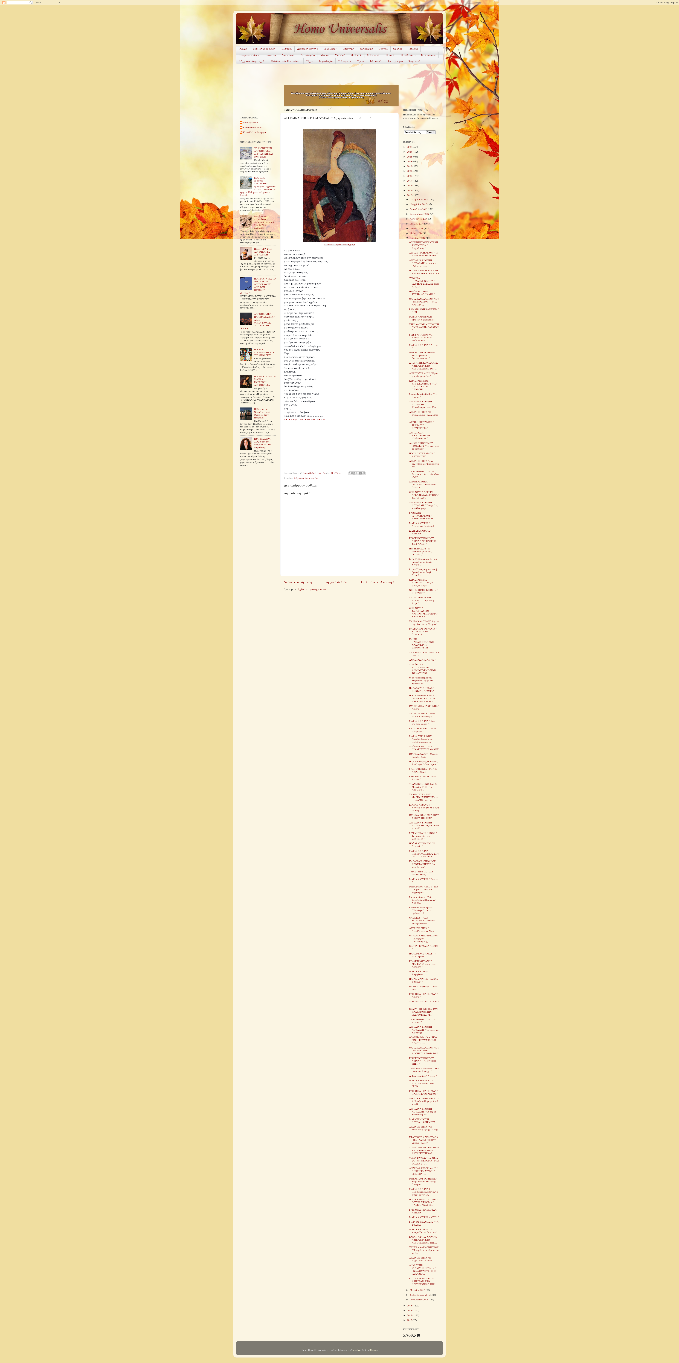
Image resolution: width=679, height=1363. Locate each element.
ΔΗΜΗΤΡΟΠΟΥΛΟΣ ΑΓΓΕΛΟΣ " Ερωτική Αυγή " (421, 600)
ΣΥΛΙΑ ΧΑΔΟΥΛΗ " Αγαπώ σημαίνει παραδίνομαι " (424, 623)
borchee (356, 1350)
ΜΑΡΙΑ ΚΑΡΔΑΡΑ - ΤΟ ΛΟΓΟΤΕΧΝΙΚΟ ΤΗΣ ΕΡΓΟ (422, 1083)
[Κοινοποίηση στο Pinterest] (363, 473)
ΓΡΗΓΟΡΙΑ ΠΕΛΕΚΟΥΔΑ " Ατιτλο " (423, 778)
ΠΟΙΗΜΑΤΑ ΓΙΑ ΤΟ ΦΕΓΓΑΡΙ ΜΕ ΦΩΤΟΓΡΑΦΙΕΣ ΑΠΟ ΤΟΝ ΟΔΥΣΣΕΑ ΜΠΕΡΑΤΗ (258, 286)
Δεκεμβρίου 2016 (419, 199)
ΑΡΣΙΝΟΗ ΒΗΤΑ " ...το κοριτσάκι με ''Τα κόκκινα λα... (424, 463)
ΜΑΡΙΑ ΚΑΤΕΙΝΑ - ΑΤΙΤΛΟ (424, 1217)
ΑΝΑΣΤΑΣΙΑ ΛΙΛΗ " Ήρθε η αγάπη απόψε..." (423, 375)
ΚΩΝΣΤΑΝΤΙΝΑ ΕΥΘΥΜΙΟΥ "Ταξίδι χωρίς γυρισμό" (421, 582)
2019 (410, 180)
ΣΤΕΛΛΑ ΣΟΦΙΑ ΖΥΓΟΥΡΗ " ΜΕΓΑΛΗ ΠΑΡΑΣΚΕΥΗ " (424, 327)
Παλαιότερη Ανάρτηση (378, 582)
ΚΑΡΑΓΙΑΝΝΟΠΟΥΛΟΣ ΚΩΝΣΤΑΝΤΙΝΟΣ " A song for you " (422, 864)
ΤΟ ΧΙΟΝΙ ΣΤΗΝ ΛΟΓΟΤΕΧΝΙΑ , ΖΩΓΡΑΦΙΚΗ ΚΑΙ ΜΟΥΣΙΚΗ (263, 152)
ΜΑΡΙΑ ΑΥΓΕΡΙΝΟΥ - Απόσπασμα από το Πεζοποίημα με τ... (421, 738)
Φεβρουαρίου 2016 (420, 1294)
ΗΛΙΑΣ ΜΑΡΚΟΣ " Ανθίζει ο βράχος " (423, 980)
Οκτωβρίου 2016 (419, 209)
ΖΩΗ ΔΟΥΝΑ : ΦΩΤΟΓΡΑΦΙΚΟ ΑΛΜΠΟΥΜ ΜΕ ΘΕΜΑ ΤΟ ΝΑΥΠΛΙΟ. (423, 669)
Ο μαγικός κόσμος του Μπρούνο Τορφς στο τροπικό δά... (421, 680)
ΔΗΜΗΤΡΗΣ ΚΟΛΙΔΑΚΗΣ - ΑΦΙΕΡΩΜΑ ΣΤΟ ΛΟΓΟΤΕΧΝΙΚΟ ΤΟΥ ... (424, 365)
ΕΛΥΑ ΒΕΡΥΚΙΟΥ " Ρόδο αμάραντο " (422, 730)
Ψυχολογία (414, 61)
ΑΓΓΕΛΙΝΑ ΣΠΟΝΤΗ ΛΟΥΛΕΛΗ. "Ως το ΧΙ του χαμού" (424, 825)
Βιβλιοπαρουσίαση (264, 48)
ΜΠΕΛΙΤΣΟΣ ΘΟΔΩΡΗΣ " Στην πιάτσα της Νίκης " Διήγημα (423, 1181)
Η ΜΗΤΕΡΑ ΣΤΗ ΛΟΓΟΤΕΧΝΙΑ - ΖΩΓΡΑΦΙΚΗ (263, 251)
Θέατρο (383, 48)
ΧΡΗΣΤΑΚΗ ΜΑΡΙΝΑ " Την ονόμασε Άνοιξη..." (424, 1070)
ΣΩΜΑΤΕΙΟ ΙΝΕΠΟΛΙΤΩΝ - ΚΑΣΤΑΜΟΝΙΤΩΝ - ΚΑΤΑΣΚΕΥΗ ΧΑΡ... (424, 1150)
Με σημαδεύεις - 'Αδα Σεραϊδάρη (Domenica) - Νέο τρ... (423, 899)
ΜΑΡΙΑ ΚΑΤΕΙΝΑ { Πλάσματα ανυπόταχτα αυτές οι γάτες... (423, 1191)
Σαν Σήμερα (428, 55)
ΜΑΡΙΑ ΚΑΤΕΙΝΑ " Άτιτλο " (423, 346)
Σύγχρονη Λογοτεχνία (252, 61)
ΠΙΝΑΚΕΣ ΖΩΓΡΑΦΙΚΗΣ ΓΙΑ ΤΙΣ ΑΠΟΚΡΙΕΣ (264, 352)
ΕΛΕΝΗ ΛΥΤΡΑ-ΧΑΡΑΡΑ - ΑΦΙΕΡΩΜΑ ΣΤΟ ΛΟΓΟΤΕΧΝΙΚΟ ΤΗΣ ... (423, 1239)
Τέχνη (309, 61)
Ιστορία (413, 48)
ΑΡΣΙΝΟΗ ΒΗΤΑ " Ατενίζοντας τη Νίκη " (422, 930)
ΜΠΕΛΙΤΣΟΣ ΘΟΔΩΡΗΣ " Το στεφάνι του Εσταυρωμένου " (423, 355)
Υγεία (360, 61)
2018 (410, 185)
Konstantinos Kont (252, 127)
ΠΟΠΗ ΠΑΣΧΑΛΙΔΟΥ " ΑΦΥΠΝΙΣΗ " (422, 455)
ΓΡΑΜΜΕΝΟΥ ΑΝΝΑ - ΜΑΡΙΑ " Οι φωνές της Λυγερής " (422, 963)
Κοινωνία (270, 55)
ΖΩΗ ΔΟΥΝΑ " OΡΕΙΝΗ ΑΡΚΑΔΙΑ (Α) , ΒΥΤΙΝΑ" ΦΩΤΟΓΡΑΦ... (424, 494)
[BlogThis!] (353, 473)
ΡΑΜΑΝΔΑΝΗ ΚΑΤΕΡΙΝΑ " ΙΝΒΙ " (424, 311)
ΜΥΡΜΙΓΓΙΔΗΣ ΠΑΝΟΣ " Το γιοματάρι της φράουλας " (423, 835)
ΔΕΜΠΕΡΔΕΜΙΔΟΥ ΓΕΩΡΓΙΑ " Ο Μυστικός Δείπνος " (423, 484)
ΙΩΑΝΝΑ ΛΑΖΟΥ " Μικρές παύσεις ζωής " (423, 755)
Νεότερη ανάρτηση (298, 582)
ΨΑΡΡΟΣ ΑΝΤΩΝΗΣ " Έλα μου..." (423, 988)
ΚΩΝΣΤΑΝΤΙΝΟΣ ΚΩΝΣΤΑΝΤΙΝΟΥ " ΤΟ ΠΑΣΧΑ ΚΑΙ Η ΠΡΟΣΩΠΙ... (423, 385)
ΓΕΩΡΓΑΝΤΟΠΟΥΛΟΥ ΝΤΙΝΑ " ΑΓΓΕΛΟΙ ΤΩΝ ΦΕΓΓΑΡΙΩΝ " (423, 541)
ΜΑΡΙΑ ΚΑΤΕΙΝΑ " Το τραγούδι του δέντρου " (423, 1231)
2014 (410, 1310)
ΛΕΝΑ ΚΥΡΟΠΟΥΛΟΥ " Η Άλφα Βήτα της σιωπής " (423, 254)
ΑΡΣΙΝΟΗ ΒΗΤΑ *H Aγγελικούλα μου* (420, 1259)
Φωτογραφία (395, 61)
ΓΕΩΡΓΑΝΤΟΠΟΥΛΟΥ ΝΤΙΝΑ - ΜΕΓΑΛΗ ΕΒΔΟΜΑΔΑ (421, 337)
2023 (410, 161)
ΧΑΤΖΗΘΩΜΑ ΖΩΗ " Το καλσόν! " (422, 1021)
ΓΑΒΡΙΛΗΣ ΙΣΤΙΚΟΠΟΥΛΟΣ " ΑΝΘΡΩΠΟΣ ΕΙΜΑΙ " (422, 515)
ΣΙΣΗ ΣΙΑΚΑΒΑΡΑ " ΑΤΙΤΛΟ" (420, 532)
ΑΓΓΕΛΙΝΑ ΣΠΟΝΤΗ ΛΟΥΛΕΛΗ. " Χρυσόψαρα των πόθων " (424, 404)
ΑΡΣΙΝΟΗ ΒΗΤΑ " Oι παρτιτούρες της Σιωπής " (423, 1129)
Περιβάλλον (408, 55)
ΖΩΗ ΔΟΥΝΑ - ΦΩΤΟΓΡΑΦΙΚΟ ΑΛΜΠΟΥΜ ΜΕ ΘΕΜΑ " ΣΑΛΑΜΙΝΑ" (423, 612)
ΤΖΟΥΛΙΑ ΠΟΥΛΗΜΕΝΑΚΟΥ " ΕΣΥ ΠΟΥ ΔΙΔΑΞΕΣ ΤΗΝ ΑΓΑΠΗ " (424, 282)
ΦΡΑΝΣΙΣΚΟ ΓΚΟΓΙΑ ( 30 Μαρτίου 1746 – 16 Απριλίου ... (423, 786)
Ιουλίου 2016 (417, 223)
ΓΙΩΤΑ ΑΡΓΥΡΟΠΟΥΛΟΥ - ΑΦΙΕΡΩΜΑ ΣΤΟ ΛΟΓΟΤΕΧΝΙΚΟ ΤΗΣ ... (424, 1281)
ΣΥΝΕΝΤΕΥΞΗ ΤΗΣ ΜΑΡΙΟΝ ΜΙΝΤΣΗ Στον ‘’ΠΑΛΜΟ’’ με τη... (423, 797)
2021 (410, 171)
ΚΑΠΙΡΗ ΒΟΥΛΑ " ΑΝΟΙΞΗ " (424, 947)
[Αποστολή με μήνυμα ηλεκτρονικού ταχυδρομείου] (350, 473)
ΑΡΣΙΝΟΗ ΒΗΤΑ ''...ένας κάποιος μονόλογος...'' (422, 715)
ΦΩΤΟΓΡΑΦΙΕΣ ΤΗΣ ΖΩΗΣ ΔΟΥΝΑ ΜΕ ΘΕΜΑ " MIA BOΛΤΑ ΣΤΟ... (424, 1160)
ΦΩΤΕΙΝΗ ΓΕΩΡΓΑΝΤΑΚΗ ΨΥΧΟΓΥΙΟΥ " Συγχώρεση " (423, 245)
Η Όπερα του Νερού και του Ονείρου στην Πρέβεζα (262, 413)
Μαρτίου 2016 (418, 1290)
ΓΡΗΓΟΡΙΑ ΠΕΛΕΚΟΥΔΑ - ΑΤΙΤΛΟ (423, 1211)
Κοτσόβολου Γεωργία (254, 132)
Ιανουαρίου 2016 (419, 1299)
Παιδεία (390, 55)
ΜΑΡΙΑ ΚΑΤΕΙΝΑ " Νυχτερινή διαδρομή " (422, 525)
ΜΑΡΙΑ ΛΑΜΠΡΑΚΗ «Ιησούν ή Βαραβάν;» (422, 318)
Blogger (373, 1350)
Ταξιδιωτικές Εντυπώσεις (286, 61)
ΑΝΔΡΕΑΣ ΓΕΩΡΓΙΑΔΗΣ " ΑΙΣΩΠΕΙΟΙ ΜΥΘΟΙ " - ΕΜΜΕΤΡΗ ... (423, 1171)
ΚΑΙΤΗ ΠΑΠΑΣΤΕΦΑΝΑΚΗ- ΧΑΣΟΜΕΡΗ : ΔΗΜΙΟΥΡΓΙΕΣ (422, 643)
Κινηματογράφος (249, 55)
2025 (410, 151)
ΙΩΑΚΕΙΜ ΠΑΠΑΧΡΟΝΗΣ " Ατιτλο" (424, 707)
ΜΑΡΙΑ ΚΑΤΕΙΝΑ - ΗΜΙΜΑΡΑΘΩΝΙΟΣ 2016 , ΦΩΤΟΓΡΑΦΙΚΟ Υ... (424, 853)
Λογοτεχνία (308, 55)
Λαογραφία (288, 55)
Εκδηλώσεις (330, 48)
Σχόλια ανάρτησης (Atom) (312, 589)
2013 (410, 1315)
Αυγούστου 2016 (419, 218)
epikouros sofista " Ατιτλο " (423, 1075)
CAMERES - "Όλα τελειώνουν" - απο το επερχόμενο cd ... (422, 920)
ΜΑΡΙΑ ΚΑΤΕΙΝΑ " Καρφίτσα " (419, 973)
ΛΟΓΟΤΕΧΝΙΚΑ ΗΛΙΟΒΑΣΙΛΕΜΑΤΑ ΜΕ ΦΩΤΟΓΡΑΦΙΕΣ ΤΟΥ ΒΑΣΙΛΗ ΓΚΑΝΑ (257, 321)
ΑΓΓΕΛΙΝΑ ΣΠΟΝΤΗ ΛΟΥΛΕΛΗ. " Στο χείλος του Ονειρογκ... (423, 505)
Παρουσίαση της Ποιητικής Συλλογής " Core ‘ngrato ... (424, 763)
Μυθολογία (373, 55)
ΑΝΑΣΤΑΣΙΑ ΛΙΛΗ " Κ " (422, 659)
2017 (410, 190)
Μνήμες (324, 55)
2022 (410, 166)
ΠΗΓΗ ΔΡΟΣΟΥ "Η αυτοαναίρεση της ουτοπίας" (420, 551)
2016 (410, 195)
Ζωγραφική (366, 48)
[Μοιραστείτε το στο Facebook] (360, 473)
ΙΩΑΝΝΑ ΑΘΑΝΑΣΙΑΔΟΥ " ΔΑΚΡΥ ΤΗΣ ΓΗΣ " (424, 816)
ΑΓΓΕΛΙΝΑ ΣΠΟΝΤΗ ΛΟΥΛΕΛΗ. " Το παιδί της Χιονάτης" (424, 1029)
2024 (410, 156)
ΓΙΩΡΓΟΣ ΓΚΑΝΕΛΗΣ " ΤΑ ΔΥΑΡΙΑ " (424, 1223)
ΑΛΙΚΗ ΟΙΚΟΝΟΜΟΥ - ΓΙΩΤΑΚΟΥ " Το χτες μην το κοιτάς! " (424, 445)
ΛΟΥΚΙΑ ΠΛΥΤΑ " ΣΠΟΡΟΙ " (424, 1003)
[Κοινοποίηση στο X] (357, 473)
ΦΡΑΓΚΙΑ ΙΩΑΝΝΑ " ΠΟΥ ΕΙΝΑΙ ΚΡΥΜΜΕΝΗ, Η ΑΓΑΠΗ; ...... (423, 1040)
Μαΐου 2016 (416, 233)
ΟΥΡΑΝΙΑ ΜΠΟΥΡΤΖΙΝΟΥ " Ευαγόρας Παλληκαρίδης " (424, 938)
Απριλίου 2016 (418, 238)
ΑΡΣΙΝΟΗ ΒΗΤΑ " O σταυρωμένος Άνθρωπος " (423, 414)
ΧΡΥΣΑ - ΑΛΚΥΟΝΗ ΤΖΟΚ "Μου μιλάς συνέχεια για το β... (424, 1250)
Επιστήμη (348, 48)
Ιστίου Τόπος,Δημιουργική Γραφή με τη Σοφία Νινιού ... (423, 561)
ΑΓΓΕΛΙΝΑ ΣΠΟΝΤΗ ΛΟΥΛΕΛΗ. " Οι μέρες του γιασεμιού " (422, 1111)
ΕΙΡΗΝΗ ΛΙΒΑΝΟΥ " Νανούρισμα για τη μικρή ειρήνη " (424, 807)
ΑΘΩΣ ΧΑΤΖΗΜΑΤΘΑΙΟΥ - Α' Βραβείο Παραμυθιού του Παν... (424, 1101)
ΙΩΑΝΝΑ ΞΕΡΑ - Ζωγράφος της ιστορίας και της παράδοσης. (263, 443)
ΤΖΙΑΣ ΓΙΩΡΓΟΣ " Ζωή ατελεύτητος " (421, 873)
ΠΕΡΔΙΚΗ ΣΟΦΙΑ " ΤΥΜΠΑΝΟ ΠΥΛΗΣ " (422, 293)
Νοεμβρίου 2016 (419, 204)
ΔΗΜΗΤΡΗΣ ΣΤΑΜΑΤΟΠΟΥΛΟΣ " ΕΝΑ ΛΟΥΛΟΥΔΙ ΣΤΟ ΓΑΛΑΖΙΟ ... (422, 1269)
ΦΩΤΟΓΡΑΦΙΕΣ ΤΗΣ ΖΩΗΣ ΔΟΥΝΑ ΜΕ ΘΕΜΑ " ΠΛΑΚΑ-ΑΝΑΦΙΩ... (423, 1202)
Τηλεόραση (345, 61)
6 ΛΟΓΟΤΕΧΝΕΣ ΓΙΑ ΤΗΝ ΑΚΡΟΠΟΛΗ (423, 770)
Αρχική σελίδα (336, 582)
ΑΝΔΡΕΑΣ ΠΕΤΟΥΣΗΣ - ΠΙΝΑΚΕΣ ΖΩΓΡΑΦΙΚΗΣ (424, 748)
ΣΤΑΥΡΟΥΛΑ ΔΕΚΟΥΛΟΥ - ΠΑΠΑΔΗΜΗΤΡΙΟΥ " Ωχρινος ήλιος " (423, 1139)
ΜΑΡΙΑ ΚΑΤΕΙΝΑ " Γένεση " (423, 881)
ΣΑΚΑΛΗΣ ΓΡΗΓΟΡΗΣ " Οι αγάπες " (424, 654)
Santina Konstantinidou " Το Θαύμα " (423, 395)
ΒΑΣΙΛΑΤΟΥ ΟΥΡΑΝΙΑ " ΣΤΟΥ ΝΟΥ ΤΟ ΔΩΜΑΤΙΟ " (423, 631)
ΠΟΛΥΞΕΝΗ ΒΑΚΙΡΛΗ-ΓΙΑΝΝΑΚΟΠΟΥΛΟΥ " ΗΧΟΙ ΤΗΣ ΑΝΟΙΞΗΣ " (423, 698)
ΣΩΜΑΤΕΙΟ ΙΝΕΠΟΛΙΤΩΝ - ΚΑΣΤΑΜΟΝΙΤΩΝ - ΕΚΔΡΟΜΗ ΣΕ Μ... (424, 1011)
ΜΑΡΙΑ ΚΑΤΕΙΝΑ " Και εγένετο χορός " (422, 722)
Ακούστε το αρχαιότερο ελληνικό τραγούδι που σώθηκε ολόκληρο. (264, 222)
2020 (410, 175)
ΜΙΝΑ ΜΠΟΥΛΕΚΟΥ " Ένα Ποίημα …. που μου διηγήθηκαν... (424, 889)
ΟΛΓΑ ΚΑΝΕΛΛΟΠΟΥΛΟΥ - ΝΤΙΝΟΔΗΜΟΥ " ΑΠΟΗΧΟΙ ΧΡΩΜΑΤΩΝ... (424, 1050)
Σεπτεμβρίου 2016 (420, 213)
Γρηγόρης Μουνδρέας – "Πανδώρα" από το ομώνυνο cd (421, 910)
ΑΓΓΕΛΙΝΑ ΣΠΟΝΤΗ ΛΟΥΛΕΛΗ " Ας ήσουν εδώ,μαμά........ (422, 263)
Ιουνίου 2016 (417, 228)
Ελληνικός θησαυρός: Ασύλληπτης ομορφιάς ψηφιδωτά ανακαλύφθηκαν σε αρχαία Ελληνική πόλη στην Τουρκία (258, 186)
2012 (410, 1320)
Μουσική (340, 55)
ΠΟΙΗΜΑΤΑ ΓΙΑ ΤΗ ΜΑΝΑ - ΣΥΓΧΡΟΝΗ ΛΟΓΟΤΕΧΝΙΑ (265, 381)
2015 (410, 1305)
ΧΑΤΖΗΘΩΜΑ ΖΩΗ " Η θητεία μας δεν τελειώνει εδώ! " (424, 474)
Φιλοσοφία (376, 61)
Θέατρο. (398, 48)
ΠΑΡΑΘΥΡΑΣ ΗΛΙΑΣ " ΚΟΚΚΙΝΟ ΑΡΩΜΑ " (421, 689)
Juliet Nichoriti (250, 122)
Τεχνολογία (326, 61)
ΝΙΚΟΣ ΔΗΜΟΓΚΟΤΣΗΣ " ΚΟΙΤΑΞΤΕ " (423, 591)
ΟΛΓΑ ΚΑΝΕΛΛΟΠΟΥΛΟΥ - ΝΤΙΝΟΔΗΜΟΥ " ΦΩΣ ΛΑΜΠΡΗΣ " (424, 301)
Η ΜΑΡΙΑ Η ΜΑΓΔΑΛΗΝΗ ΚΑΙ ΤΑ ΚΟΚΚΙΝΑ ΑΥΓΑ (424, 272)
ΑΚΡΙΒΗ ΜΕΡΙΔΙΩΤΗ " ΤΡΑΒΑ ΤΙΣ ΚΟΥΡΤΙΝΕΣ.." (421, 425)
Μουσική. (356, 55)
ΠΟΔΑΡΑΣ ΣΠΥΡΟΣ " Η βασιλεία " (422, 845)
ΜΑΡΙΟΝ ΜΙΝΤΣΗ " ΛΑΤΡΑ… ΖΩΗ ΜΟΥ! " (423, 1121)
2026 (410, 146)
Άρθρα (243, 48)
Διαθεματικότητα (307, 48)
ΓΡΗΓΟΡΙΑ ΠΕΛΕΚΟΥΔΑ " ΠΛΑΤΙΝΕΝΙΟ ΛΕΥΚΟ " (423, 1092)
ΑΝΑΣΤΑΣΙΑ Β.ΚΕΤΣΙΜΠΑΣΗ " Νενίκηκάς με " (420, 435)
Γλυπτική (286, 48)
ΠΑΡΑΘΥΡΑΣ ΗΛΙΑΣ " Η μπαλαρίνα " (422, 955)
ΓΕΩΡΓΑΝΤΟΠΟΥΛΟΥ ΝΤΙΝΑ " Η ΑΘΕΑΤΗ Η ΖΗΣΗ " (422, 1060)
